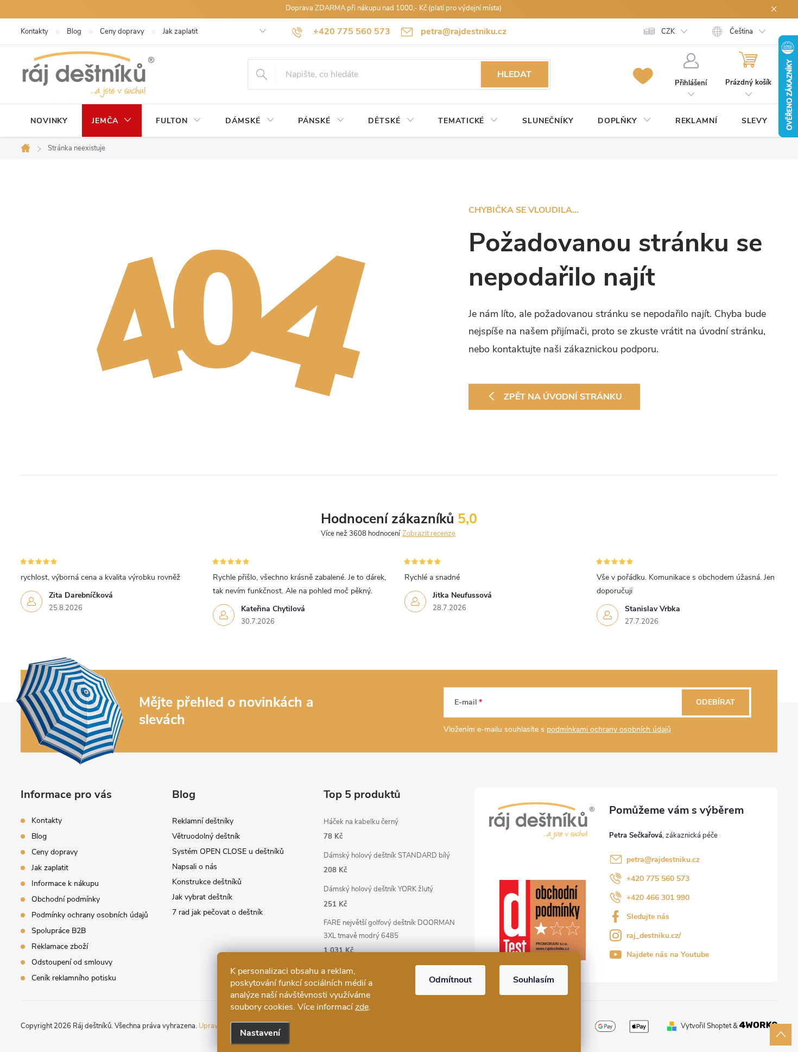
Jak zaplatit (180, 31)
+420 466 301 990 (657, 897)
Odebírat (715, 702)
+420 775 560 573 (657, 878)
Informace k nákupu (65, 883)
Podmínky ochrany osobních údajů (89, 915)
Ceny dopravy (122, 31)
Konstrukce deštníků (207, 882)
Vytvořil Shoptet (706, 1026)
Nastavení (260, 1033)
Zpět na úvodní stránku (563, 397)
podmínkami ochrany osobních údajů (609, 729)
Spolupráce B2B (58, 931)
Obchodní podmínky (65, 899)
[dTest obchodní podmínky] (542, 920)
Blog (74, 31)
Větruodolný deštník (206, 836)
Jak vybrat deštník (202, 897)
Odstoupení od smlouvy (71, 962)
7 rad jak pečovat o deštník (217, 912)
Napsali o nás (194, 866)
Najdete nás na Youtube (667, 954)
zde (362, 1007)
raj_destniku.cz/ (653, 935)
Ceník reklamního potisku (73, 978)
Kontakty (34, 31)
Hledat (514, 74)
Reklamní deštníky (202, 821)
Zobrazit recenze (428, 533)
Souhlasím (533, 980)
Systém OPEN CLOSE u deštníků (228, 851)
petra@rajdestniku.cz (663, 859)
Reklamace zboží (59, 946)
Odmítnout (450, 980)
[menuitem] (49, 121)
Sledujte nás (647, 916)
